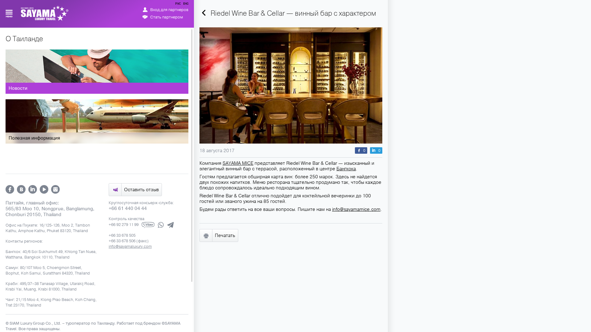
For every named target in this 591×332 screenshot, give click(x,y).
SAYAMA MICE (238, 163)
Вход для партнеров (169, 10)
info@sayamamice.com (356, 209)
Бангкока (346, 169)
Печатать (225, 235)
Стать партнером (166, 17)
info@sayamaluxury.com (130, 246)
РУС (178, 5)
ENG (185, 5)
